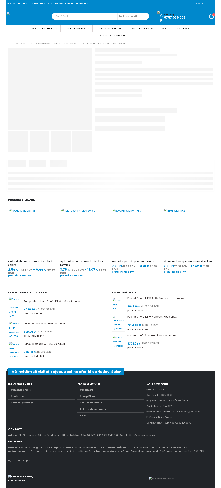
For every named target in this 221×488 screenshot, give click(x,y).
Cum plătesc (88, 396)
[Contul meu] (195, 16)
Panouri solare (108, 28)
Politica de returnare (93, 409)
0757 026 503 (175, 17)
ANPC (83, 415)
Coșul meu (86, 390)
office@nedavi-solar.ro (141, 435)
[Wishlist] (203, 16)
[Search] (144, 16)
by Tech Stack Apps (19, 460)
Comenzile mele (21, 390)
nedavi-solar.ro (18, 451)
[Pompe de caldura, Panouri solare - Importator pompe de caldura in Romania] (28, 16)
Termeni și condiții (22, 402)
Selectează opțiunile (51, 214)
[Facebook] (211, 3)
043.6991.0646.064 (107, 435)
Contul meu (18, 396)
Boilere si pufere (76, 28)
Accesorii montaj (111, 35)
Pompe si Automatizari (175, 28)
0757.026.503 (88, 435)
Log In (199, 3)
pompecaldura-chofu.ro (113, 451)
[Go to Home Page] (9, 43)
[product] (32, 232)
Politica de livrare (91, 402)
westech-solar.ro (19, 447)
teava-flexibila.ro (117, 447)
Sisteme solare (141, 28)
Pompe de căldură (43, 28)
